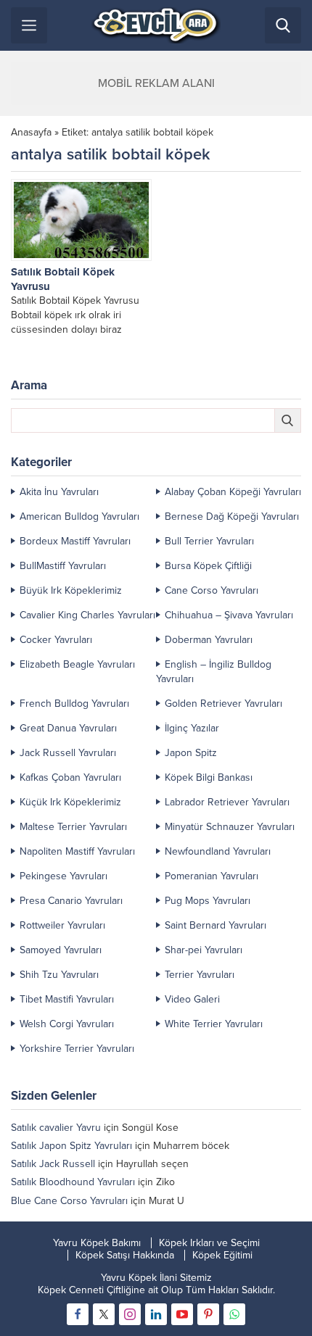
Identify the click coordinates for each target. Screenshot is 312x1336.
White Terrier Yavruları (214, 1024)
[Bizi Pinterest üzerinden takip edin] (208, 1314)
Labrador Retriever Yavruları (227, 802)
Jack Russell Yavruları (68, 753)
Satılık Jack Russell (53, 1164)
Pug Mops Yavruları (207, 901)
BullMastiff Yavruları (63, 566)
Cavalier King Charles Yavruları (87, 615)
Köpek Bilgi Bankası (209, 777)
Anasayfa (31, 132)
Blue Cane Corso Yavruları (69, 1201)
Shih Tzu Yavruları (59, 974)
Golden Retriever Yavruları (223, 703)
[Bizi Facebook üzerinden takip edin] (78, 1314)
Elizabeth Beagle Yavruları (77, 664)
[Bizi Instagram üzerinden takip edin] (130, 1314)
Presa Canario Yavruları (71, 901)
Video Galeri (192, 999)
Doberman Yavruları (209, 640)
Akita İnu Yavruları (59, 492)
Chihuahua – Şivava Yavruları (229, 615)
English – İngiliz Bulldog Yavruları (213, 671)
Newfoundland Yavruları (218, 851)
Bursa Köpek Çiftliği (208, 566)
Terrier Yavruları (199, 974)
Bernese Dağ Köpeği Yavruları (232, 516)
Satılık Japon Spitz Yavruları (71, 1146)
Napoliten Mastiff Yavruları (77, 851)
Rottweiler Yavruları (62, 925)
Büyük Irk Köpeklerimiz (71, 590)
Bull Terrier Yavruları (209, 541)
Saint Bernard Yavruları (215, 925)
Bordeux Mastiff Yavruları (75, 541)
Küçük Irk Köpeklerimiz (70, 802)
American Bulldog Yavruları (79, 516)
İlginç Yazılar (192, 728)
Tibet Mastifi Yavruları (67, 999)
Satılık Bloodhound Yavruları (73, 1182)
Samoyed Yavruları (61, 950)
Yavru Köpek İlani (139, 1277)
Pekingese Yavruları (63, 876)
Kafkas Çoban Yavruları (70, 777)
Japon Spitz (191, 753)
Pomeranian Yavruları (211, 876)
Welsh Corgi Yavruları (67, 1024)
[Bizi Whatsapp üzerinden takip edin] (234, 1314)
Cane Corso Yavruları (211, 590)
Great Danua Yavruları (68, 728)
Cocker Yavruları (56, 640)
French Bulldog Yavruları (74, 703)
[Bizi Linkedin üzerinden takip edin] (156, 1314)
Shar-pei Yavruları (203, 950)
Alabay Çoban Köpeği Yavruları (233, 492)
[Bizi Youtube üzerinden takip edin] (182, 1314)
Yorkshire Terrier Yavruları (77, 1048)
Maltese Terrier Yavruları (73, 827)
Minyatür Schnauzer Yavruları (230, 827)
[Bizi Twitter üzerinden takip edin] (104, 1314)
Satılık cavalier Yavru (56, 1127)
